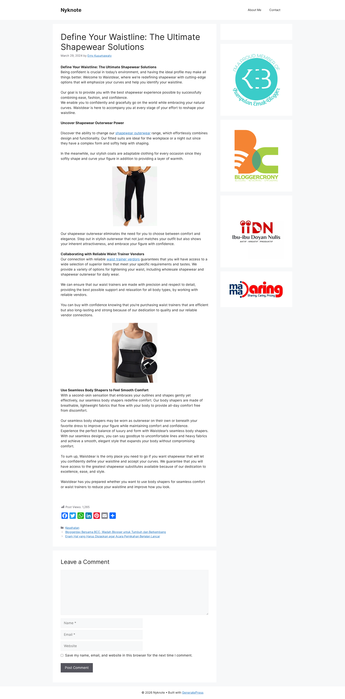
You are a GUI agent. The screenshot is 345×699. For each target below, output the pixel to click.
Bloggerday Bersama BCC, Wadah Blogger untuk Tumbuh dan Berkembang (115, 532)
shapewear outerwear (133, 133)
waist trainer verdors (123, 259)
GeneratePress (192, 692)
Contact (274, 10)
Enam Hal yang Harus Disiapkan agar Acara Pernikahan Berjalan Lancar (112, 536)
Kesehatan (72, 527)
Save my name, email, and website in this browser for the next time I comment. (128, 655)
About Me (254, 10)
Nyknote (71, 10)
